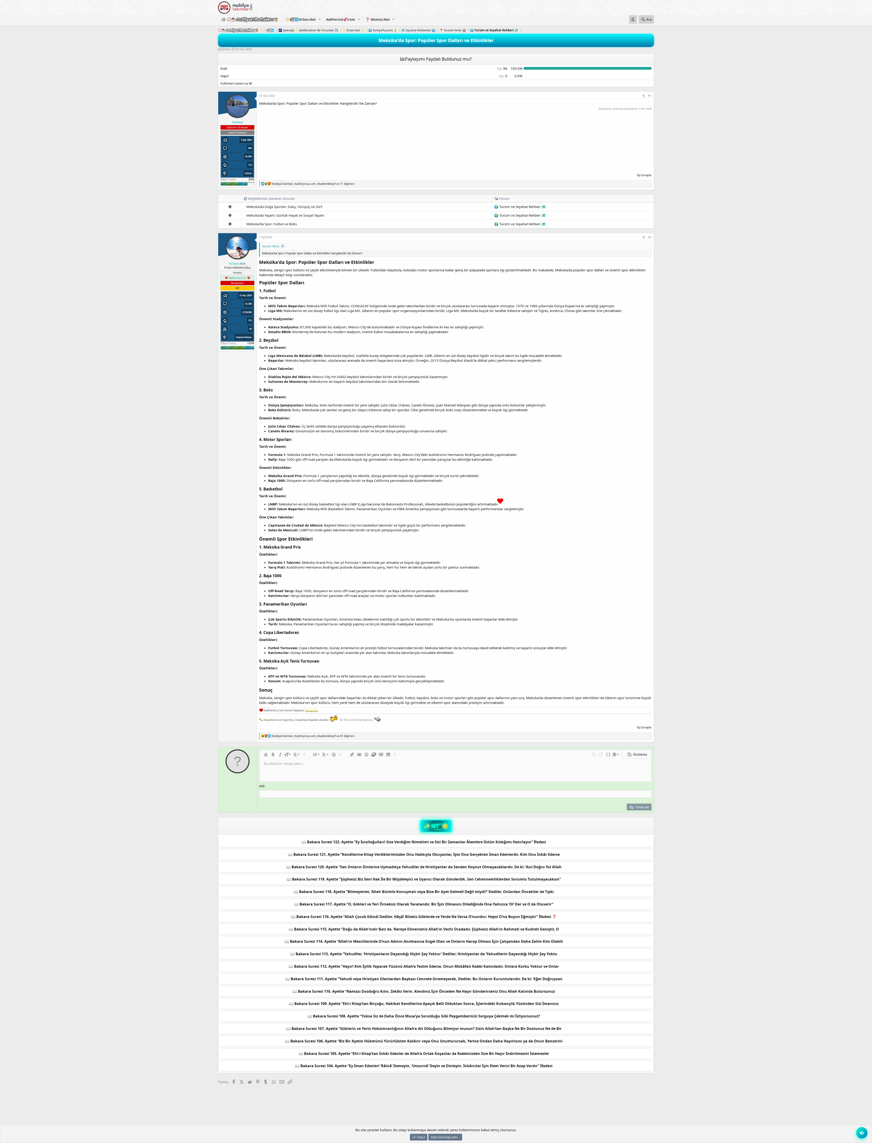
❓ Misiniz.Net (377, 19)
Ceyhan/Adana (244, 337)
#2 (650, 237)
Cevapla (646, 175)
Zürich (248, 173)
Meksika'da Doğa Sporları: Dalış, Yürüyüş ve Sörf (284, 206)
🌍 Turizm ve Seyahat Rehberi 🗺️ (520, 206)
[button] (319, 19)
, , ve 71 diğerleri (313, 184)
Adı (261, 786)
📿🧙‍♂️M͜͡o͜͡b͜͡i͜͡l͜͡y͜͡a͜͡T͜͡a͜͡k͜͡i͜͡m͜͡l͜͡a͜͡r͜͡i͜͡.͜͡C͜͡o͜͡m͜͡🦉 (252, 19)
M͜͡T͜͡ (435, 826)
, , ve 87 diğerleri (313, 736)
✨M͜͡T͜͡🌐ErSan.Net (300, 19)
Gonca (225, 49)
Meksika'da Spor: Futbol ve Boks (271, 224)
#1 (650, 96)
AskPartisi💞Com (340, 19)
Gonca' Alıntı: (271, 246)
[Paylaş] (644, 96)
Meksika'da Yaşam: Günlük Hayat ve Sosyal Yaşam (285, 215)
